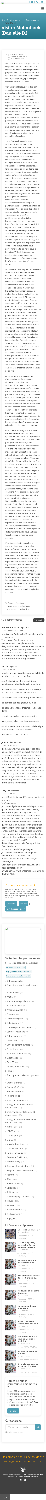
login (5, 1497)
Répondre (40, 620)
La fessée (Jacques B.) (29, 1230)
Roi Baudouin (14, 1183)
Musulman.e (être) (16, 1148)
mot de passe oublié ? (16, 909)
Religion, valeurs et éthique (21, 1170)
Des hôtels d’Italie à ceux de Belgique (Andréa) (27, 1338)
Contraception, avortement (21, 1027)
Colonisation (14, 1023)
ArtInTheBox (34, 1476)
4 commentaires (18, 59)
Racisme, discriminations (20, 1166)
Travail (12, 1200)
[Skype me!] (21, 1480)
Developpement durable (20, 1044)
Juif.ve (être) (14, 1126)
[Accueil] (2, 20)
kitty (4, 790)
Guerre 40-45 (15, 1087)
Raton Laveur (17, 54)
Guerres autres (15, 1091)
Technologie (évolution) (20, 1196)
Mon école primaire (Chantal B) (27, 1307)
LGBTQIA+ (13, 1131)
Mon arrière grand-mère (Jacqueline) (27, 1261)
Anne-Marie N (9, 627)
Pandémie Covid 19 (17, 1157)
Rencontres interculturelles (18, 609)
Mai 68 (11, 1139)
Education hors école (18, 1053)
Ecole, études (15, 1049)
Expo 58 (12, 1062)
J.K (3, 666)
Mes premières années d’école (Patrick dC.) (29, 1276)
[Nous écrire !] (24, 1480)
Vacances (13, 1205)
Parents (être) (15, 1161)
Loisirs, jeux (14, 1135)
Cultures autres (16, 1036)
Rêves (11, 1179)
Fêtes (11, 1071)
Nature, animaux (16, 1153)
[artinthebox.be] (23, 1469)
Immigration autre (17, 1100)
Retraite (12, 1174)
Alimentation (14, 992)
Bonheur (13, 1014)
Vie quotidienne (16, 1209)
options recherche (15, 1432)
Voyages (12, 1218)
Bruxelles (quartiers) (16, 603)
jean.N (5, 742)
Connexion (11, 903)
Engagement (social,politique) (19, 606)
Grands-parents (16, 1082)
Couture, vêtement (17, 1031)
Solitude (12, 1192)
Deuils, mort (14, 1040)
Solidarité (13, 1187)
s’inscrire (23, 903)
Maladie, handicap (17, 1144)
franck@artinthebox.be (22, 1476)
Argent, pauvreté (16, 1010)
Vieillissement (15, 1214)
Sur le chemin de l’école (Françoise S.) (28, 1322)
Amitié (11, 996)
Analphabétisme (16, 1005)
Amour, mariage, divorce (20, 1001)
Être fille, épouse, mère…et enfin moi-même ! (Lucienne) (27, 1245)
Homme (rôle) (15, 1095)
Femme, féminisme (17, 1066)
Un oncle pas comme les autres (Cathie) (28, 1365)
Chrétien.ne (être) (17, 1018)
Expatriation (14, 1057)
